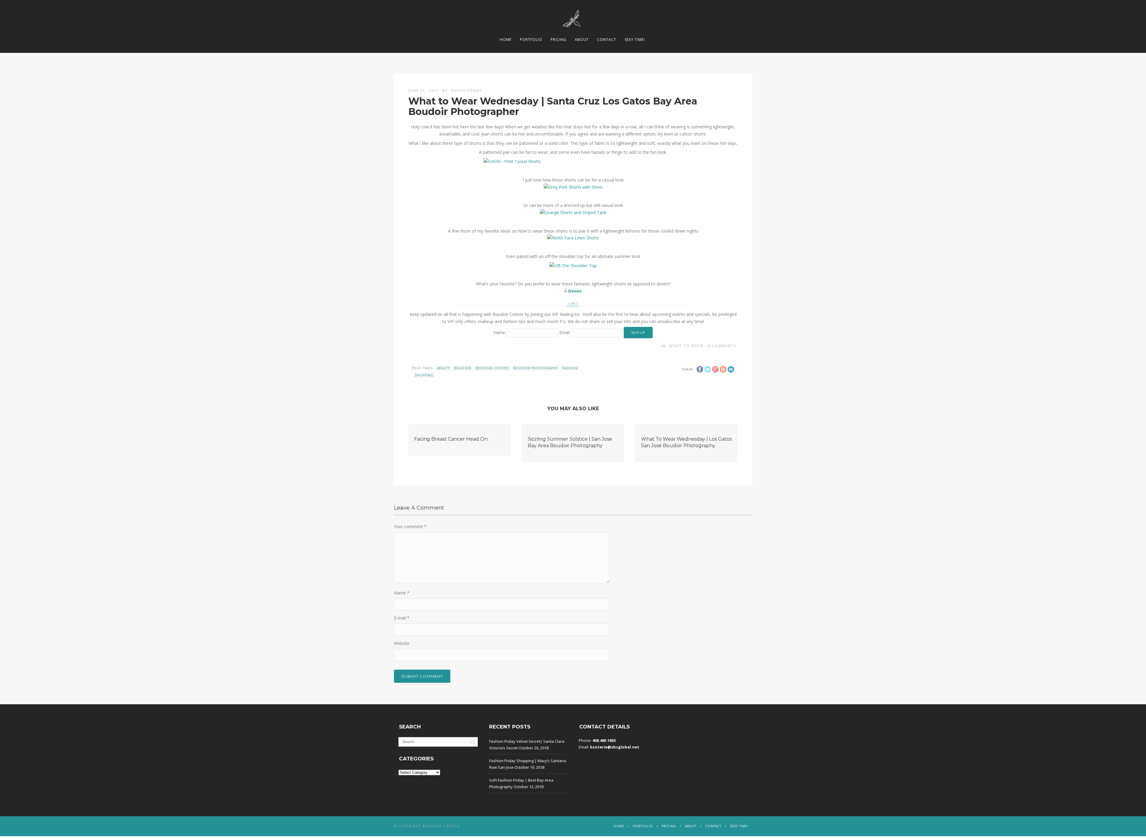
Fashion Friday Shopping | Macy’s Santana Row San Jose (527, 764)
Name (499, 332)
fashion (570, 368)
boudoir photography (535, 368)
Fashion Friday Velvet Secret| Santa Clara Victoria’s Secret (526, 745)
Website (401, 643)
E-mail (401, 618)
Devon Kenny (466, 90)
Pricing (558, 39)
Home (506, 39)
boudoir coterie (492, 368)
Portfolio (531, 39)
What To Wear (686, 345)
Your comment (410, 526)
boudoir (462, 368)
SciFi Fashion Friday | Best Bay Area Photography (521, 783)
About (582, 39)
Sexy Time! (635, 39)
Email (564, 332)
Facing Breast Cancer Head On (451, 439)
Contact (606, 39)
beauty (443, 368)
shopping (424, 375)
